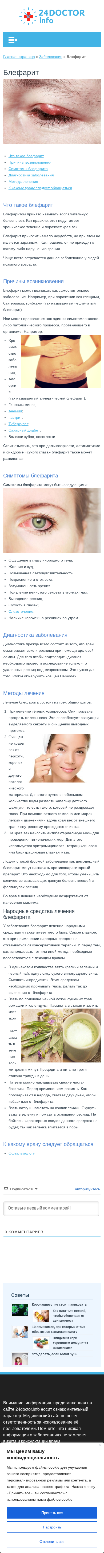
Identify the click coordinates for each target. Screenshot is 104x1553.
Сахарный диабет (24, 430)
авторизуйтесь (87, 1189)
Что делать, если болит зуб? (54, 1354)
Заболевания (50, 56)
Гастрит (15, 417)
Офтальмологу (22, 1153)
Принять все (52, 1513)
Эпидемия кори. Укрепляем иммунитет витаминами (70, 1343)
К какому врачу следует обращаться (40, 188)
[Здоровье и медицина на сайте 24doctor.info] (52, 24)
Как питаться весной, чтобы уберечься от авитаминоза (69, 1315)
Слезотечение (21, 611)
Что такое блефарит (26, 156)
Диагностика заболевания (31, 175)
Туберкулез (18, 424)
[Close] (100, 1445)
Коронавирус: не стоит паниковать (59, 1304)
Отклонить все (52, 1541)
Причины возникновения (30, 162)
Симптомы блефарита (28, 169)
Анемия (15, 411)
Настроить (52, 1527)
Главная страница (19, 56)
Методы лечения (23, 181)
